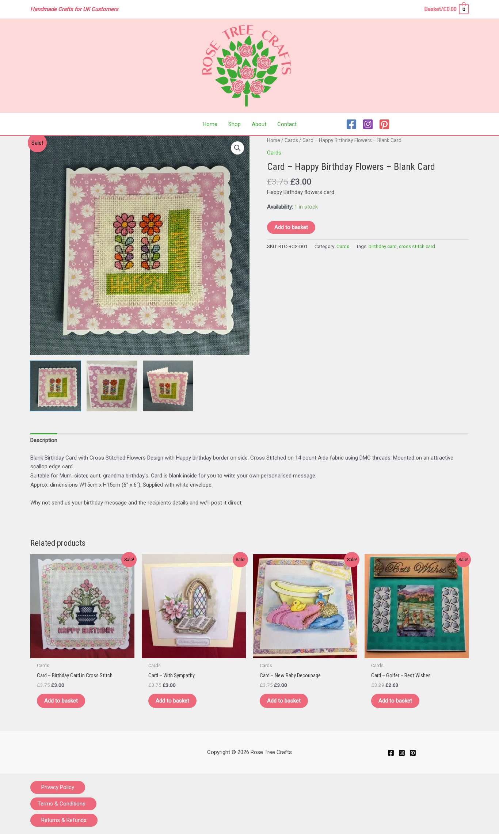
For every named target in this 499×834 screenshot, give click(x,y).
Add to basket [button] (61, 700)
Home (273, 140)
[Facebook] (351, 124)
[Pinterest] (384, 124)
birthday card (383, 246)
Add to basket (291, 227)
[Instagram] (367, 124)
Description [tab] (43, 440)
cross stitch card (417, 246)
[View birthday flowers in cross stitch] (55, 386)
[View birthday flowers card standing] (168, 386)
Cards (291, 140)
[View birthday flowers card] (112, 386)
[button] (237, 148)
